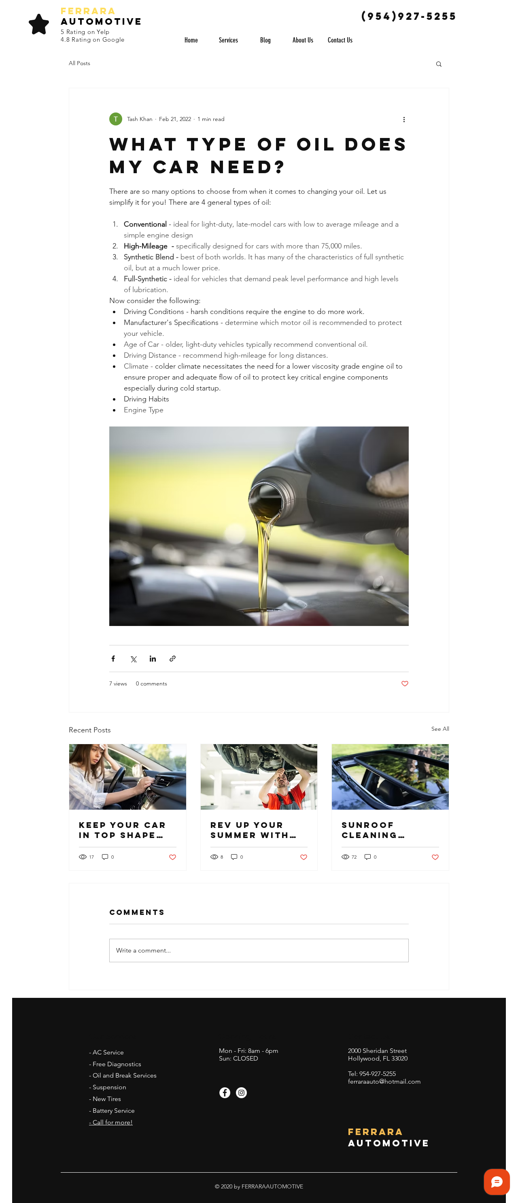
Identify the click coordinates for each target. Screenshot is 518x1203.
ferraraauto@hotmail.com (384, 1081)
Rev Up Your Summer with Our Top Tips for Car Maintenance (250, 830)
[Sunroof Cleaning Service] (390, 777)
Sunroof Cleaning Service (370, 830)
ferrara (89, 11)
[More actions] (404, 119)
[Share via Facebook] (113, 658)
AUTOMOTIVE (101, 21)
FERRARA (376, 1131)
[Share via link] (172, 658)
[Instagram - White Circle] (241, 1092)
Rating (76, 32)
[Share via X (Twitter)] (133, 658)
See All (440, 728)
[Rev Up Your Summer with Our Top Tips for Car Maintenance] (259, 777)
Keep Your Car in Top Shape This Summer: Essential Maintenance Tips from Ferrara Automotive (123, 830)
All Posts (79, 63)
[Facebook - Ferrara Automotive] (224, 1092)
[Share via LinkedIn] (153, 658)
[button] (439, 63)
